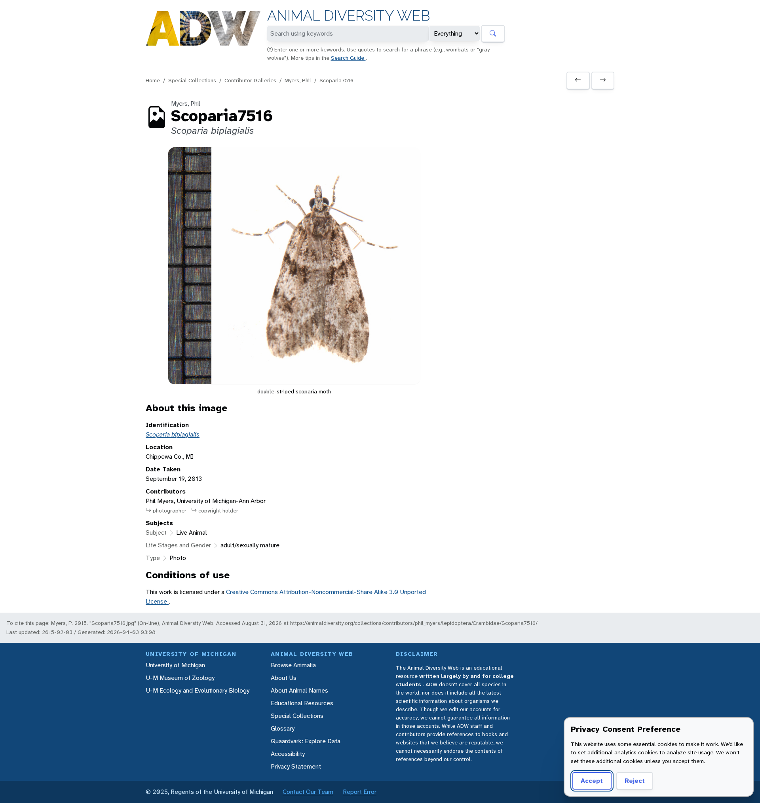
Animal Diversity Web (348, 15)
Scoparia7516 (336, 80)
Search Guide (348, 57)
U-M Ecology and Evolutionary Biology (197, 690)
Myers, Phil (298, 80)
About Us (283, 678)
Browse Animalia (293, 665)
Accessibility (288, 754)
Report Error (359, 792)
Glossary (282, 728)
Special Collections (192, 80)
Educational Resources (302, 703)
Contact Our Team (308, 792)
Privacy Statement (296, 766)
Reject (635, 780)
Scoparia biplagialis (173, 434)
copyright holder (218, 510)
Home (153, 80)
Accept (592, 780)
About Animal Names (299, 690)
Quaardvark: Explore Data (305, 741)
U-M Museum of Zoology (180, 678)
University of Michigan (175, 665)
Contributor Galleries (250, 80)
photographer (169, 510)
